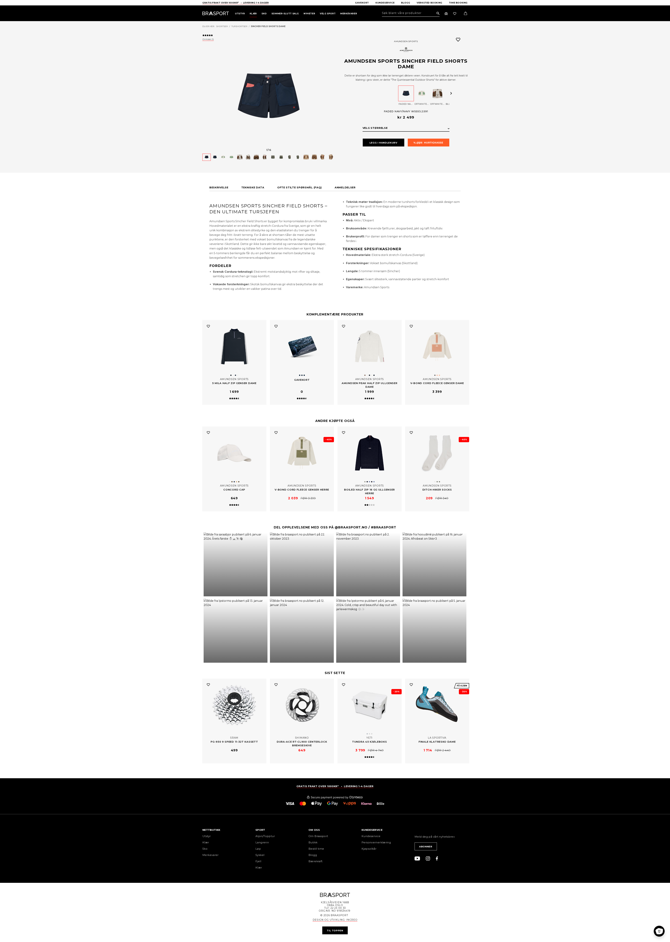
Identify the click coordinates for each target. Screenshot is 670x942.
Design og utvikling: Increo (335, 919)
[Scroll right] (451, 93)
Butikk (312, 842)
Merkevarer (210, 855)
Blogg (312, 855)
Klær (205, 842)
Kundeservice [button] (372, 830)
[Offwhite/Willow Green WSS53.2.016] (421, 93)
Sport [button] (260, 830)
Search (438, 13)
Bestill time (316, 848)
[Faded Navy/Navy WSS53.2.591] (406, 93)
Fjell (258, 861)
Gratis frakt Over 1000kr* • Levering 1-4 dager (235, 2)
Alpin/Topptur (265, 836)
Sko (204, 848)
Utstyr (206, 836)
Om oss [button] (314, 830)
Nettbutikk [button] (211, 830)
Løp (258, 848)
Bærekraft (315, 861)
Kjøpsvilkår (369, 848)
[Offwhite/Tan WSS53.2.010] (437, 93)
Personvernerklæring (376, 842)
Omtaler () (208, 39)
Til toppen (335, 930)
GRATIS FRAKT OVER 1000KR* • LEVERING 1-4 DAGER (334, 786)
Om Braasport (318, 836)
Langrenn (262, 842)
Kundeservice (371, 836)
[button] (235, 564)
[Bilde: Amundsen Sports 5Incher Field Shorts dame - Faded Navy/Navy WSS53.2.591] (268, 96)
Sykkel (259, 855)
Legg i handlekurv (383, 142)
